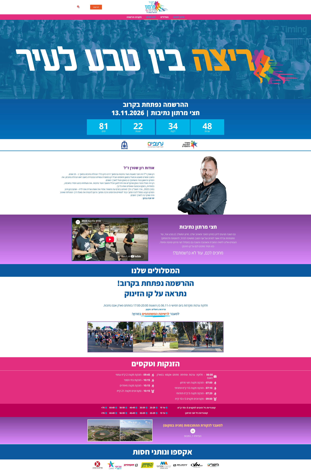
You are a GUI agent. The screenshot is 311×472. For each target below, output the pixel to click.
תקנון (148, 309)
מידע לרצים (178, 17)
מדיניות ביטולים (159, 309)
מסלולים (164, 17)
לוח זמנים (151, 17)
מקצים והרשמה (134, 17)
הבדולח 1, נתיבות (192, 436)
